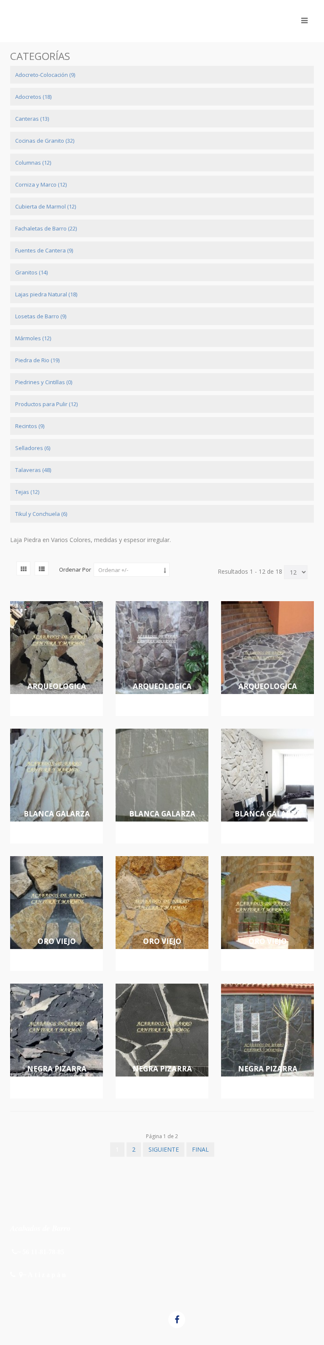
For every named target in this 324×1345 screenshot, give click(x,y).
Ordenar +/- (113, 570)
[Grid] (23, 568)
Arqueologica (56, 686)
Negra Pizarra (56, 1069)
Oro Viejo (57, 941)
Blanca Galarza (57, 814)
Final (200, 1149)
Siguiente (163, 1149)
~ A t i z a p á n (44, 1274)
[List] (42, 568)
